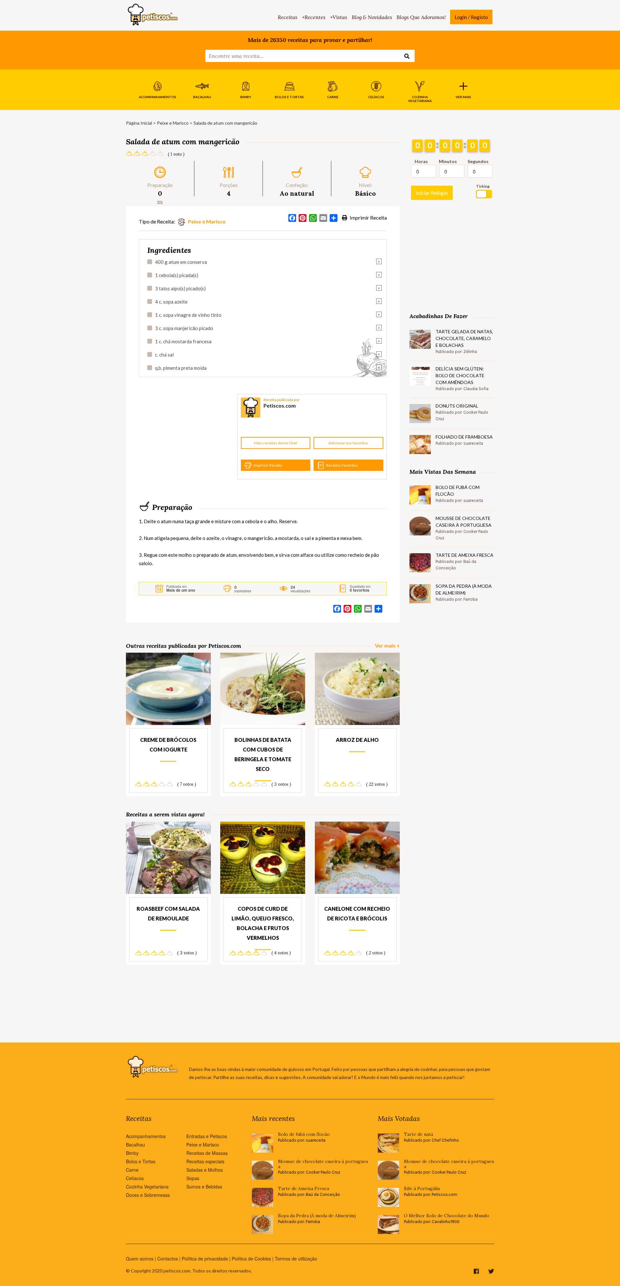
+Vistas (338, 17)
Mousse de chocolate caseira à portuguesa (463, 521)
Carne (132, 1170)
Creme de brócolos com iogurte (168, 744)
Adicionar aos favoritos (348, 443)
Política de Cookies (251, 1258)
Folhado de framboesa (464, 437)
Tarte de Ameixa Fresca (464, 555)
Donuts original (457, 406)
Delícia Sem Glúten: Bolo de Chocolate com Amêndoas (460, 375)
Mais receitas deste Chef (275, 443)
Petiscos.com (280, 405)
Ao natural (297, 193)
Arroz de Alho (357, 740)
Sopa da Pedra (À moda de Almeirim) (464, 589)
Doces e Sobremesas (148, 1195)
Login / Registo (471, 17)
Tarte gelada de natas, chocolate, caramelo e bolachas (464, 338)
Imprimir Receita (368, 217)
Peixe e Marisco (173, 123)
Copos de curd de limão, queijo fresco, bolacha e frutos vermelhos (263, 923)
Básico (365, 193)
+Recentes (314, 17)
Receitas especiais (205, 1161)
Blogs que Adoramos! (421, 17)
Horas (421, 161)
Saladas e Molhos (204, 1170)
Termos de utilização (296, 1258)
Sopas (192, 1178)
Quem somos (139, 1258)
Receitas (287, 17)
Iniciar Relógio (432, 193)
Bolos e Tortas (140, 1161)
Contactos (167, 1258)
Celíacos (135, 1178)
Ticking (483, 186)
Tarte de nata (418, 1134)
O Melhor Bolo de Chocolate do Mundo (446, 1215)
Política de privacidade (205, 1258)
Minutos (448, 161)
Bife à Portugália (422, 1188)
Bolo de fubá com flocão (458, 490)
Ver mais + (387, 645)
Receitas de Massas (207, 1153)
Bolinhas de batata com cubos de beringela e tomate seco (262, 754)
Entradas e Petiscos (206, 1136)
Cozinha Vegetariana (147, 1186)
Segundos (478, 161)
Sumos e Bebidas (204, 1186)
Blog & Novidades (372, 17)
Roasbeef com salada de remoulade (168, 913)
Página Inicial (139, 123)
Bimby (132, 1153)
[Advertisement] (187, 437)
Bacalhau (135, 1144)
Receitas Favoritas (342, 465)
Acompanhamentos (146, 1136)
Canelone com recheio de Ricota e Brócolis (357, 913)
